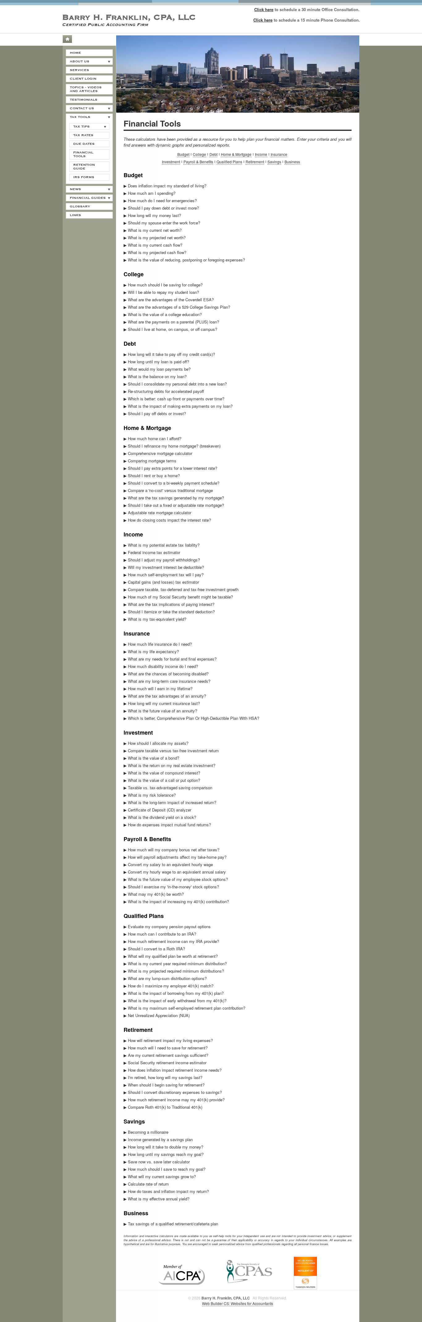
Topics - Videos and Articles (86, 89)
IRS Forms (83, 177)
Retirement (255, 161)
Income (261, 154)
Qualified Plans (229, 161)
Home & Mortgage (236, 154)
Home (67, 39)
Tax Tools (80, 117)
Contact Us (82, 108)
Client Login (83, 79)
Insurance (279, 154)
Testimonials (83, 100)
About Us (79, 61)
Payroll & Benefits (198, 161)
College (199, 154)
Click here (263, 9)
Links (75, 215)
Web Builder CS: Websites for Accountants (237, 1303)
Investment (171, 161)
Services (79, 70)
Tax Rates (83, 135)
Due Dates (84, 144)
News (75, 189)
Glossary (80, 206)
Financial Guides (88, 198)
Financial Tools (83, 154)
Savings (274, 161)
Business (292, 161)
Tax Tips (81, 126)
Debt (213, 154)
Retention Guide (84, 166)
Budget (183, 154)
